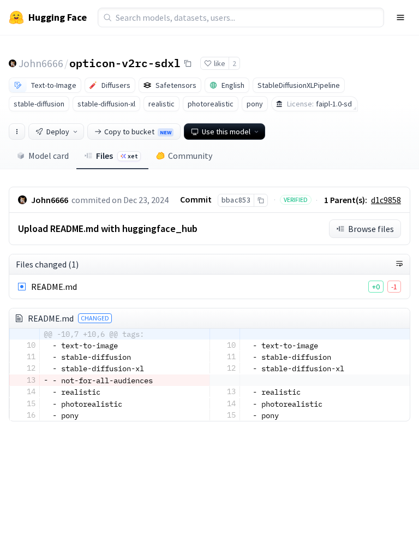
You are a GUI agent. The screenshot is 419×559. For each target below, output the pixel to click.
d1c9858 (386, 199)
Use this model (226, 131)
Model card (48, 155)
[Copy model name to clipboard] (187, 63)
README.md (54, 286)
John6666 (41, 63)
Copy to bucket (137, 131)
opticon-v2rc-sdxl (125, 63)
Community (190, 155)
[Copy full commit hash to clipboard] (260, 200)
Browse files (371, 228)
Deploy (57, 131)
